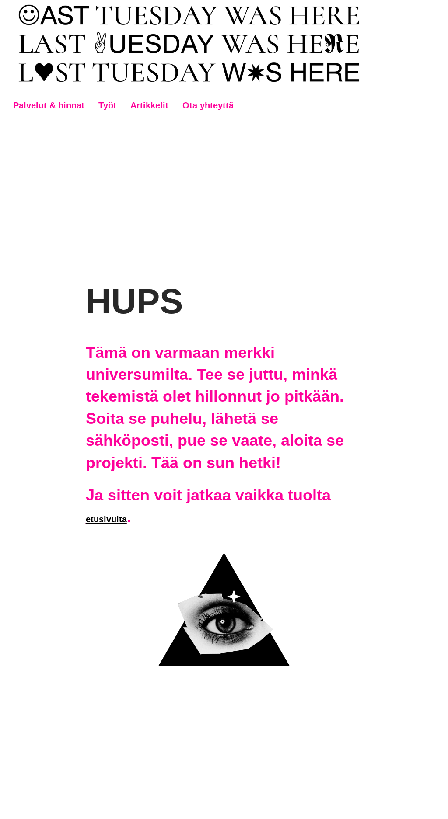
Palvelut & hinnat (48, 105)
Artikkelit (149, 105)
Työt (107, 105)
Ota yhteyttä (208, 105)
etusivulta (106, 519)
